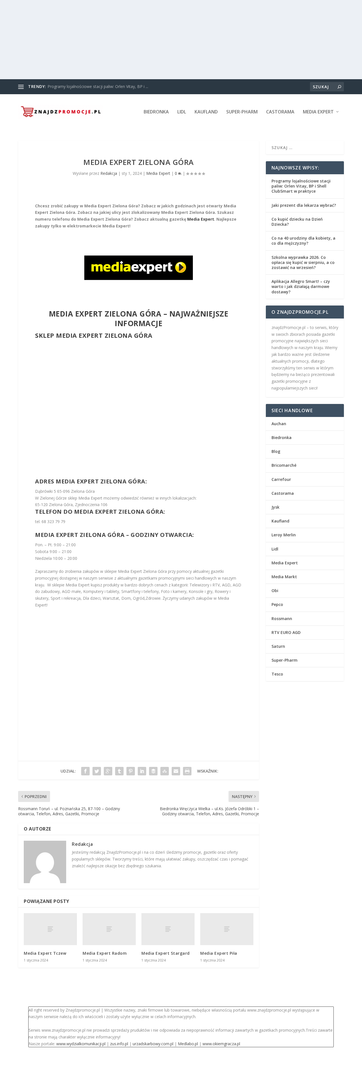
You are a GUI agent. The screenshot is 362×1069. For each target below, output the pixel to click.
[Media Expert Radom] (109, 929)
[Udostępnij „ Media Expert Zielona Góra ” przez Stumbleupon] (164, 771)
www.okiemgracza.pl (221, 1043)
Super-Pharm (242, 112)
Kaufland (206, 112)
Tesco (277, 674)
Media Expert (318, 112)
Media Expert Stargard (165, 953)
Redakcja (108, 173)
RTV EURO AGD (286, 632)
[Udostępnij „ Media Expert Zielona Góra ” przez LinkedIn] (142, 771)
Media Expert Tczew (45, 953)
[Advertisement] (169, 39)
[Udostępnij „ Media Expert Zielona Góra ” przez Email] (176, 771)
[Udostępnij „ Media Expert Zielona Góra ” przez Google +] (108, 771)
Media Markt (284, 576)
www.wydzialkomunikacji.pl (80, 1043)
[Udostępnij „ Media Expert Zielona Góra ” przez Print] (187, 771)
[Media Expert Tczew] (50, 929)
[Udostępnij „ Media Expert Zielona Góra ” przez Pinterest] (130, 771)
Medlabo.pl (188, 1043)
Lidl (181, 112)
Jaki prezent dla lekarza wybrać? (304, 205)
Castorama (280, 112)
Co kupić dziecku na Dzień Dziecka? (297, 221)
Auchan (279, 423)
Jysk (275, 507)
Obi (275, 590)
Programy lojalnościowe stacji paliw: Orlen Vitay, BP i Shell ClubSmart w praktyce (301, 186)
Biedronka (156, 112)
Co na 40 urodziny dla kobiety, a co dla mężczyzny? (303, 240)
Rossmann (282, 618)
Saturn (278, 646)
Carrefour (281, 479)
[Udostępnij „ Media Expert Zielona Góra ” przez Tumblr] (119, 771)
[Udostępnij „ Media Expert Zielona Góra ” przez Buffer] (153, 771)
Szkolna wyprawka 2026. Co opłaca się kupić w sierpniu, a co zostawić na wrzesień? (303, 262)
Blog (276, 451)
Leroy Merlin (284, 534)
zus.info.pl (119, 1043)
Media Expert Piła (218, 953)
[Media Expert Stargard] (168, 929)
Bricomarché (284, 465)
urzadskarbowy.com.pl (153, 1043)
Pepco (277, 604)
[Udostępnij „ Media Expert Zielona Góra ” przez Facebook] (85, 771)
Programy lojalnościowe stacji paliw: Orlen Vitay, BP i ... (98, 86)
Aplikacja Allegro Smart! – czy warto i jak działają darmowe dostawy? (301, 286)
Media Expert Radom (105, 953)
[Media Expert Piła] (226, 929)
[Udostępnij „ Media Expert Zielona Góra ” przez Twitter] (96, 771)
